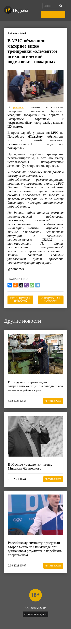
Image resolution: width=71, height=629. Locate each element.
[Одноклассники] (15, 285)
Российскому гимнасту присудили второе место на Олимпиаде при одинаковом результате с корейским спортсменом (35, 549)
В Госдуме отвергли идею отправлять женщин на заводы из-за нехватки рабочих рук (35, 386)
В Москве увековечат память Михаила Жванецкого (30, 466)
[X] (21, 285)
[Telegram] (37, 285)
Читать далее (53, 401)
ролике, (18, 107)
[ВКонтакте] (9, 285)
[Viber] (26, 285)
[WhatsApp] (32, 285)
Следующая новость (50, 300)
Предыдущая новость (20, 300)
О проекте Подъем (35, 614)
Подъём (20, 10)
